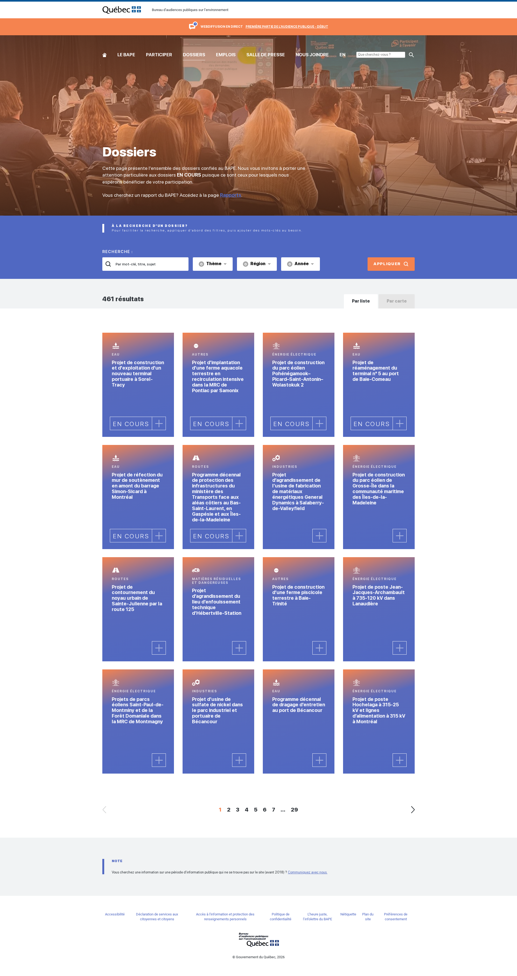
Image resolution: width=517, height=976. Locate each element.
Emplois (226, 54)
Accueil (104, 53)
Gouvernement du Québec (258, 939)
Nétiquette (348, 914)
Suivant (413, 809)
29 (294, 809)
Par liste (361, 301)
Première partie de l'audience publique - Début (287, 27)
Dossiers (194, 54)
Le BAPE (126, 54)
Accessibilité (115, 914)
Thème (210, 263)
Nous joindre (312, 54)
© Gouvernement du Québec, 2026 (258, 957)
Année (298, 263)
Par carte (397, 301)
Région (255, 263)
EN (342, 54)
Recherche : (117, 251)
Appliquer (387, 263)
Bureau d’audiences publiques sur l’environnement (121, 10)
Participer (159, 54)
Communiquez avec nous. (307, 872)
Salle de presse (265, 54)
